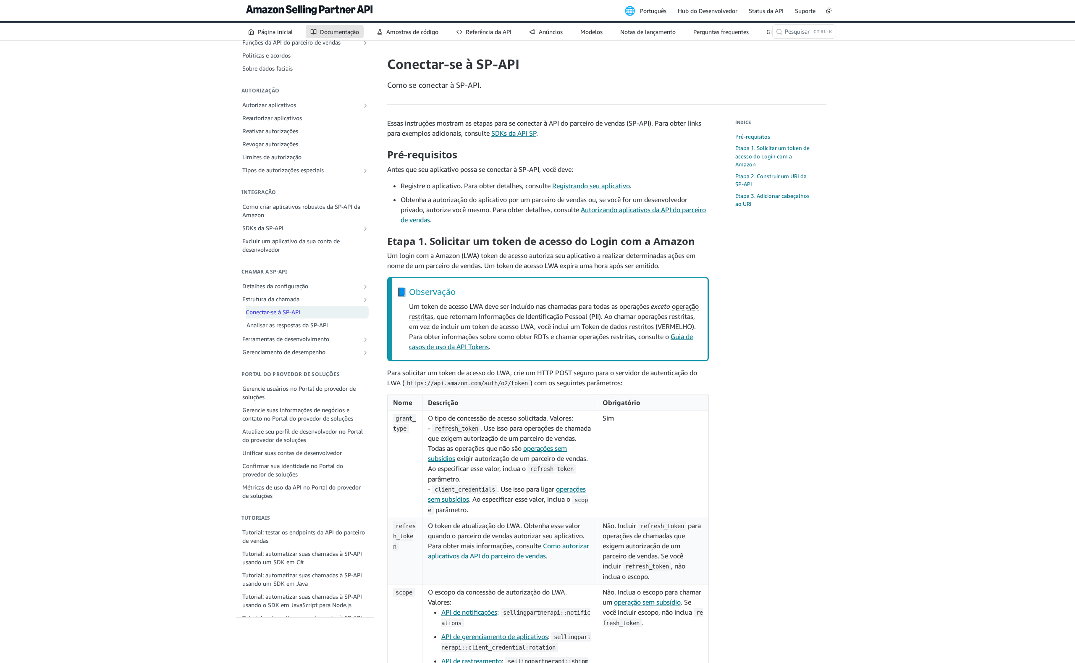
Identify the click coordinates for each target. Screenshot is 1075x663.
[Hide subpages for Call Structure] (365, 299)
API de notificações (469, 612)
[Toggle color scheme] (829, 10)
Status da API (766, 10)
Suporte (805, 10)
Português (653, 10)
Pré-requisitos (752, 136)
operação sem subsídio (647, 602)
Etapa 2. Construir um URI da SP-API (771, 180)
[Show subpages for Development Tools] (365, 339)
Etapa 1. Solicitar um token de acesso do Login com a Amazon (772, 156)
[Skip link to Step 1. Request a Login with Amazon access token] (381, 241)
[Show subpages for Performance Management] (365, 352)
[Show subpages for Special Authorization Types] (365, 170)
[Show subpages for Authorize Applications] (365, 105)
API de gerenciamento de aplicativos (494, 636)
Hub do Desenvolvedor (707, 10)
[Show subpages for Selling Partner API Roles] (365, 42)
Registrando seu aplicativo (591, 186)
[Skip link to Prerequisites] (381, 155)
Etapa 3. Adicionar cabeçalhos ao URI (772, 200)
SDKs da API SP (513, 133)
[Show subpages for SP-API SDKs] (365, 228)
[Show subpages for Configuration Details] (365, 286)
